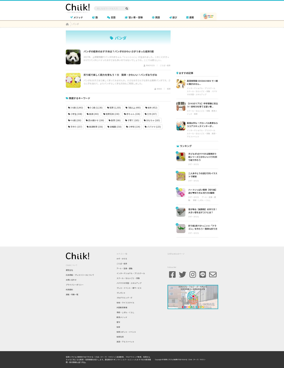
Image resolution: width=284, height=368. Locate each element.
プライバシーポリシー (75, 284)
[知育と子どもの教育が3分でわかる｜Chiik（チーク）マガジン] (77, 8)
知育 (169, 88)
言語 (113, 17)
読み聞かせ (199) (96, 120)
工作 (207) (152, 113)
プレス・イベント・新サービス (129, 288)
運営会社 (69, 270)
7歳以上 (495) (134, 107)
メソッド (78, 17)
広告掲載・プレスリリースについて (80, 275)
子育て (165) (133, 120)
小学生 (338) (76, 113)
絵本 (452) (152, 107)
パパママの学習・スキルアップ (129, 283)
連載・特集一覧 (72, 294)
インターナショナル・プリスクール (201, 88)
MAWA (159, 88)
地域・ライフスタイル (125, 302)
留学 (118, 322)
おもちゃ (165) (153, 120)
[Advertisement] (198, 48)
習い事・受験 (136, 17)
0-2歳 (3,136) (96, 107)
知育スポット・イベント (126, 332)
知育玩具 (120, 336)
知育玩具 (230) (112, 113)
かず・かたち (193, 164)
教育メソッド (122, 317)
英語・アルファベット (125, 341)
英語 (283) (94, 113)
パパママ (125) (154, 126)
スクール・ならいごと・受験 (198, 91)
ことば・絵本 (165, 65)
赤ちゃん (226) (133, 113)
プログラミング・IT (124, 297)
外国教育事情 (122, 307)
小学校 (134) (134, 126)
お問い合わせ (71, 279)
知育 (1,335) (115, 107)
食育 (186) (115, 120)
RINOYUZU (150, 65)
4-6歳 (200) (75, 120)
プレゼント (121, 292)
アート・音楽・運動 (124, 268)
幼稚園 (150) (115, 126)
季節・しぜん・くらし (202, 200)
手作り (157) (76, 126)
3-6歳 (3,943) (76, 107)
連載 (191, 17)
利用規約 (69, 289)
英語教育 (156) (96, 126)
